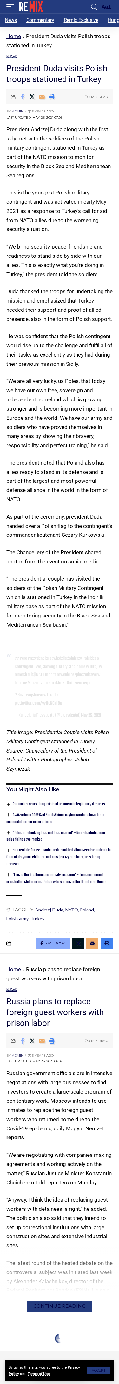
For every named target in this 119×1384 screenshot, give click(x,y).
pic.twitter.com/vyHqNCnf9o (38, 703)
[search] (93, 7)
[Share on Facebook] (22, 97)
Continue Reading (59, 1306)
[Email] (41, 97)
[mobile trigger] (11, 6)
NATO (71, 910)
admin (17, 111)
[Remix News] (30, 6)
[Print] (51, 97)
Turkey (37, 919)
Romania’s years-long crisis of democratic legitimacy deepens (59, 804)
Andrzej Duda (49, 910)
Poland (87, 910)
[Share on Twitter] (32, 97)
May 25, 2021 (91, 715)
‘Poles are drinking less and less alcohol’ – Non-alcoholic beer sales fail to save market (55, 836)
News (11, 56)
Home (13, 36)
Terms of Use (39, 1374)
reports (15, 1137)
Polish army (17, 919)
